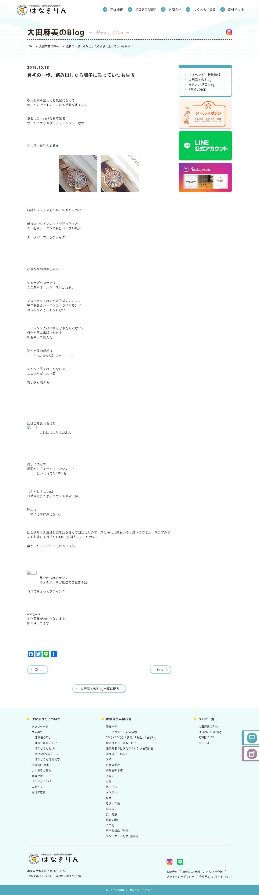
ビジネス (111, 787)
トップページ (40, 726)
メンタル (111, 792)
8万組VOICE (197, 89)
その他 (110, 825)
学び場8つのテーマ (47, 754)
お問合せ (175, 9)
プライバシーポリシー (180, 876)
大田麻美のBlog (49, 46)
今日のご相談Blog (201, 84)
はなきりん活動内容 (47, 759)
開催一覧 (111, 726)
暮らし (110, 808)
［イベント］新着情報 (204, 74)
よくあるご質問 (204, 9)
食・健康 (111, 814)
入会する (37, 787)
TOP (30, 46)
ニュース (204, 743)
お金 (109, 781)
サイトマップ (223, 876)
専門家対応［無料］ (118, 830)
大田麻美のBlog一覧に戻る (99, 688)
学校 (109, 759)
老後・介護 (113, 803)
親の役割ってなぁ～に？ (121, 743)
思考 (109, 797)
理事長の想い (43, 737)
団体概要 (116, 9)
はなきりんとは (44, 748)
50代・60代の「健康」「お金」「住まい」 (132, 737)
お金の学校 (113, 765)
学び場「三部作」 (117, 754)
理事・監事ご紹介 (46, 743)
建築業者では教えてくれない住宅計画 (130, 748)
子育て (110, 776)
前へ (160, 669)
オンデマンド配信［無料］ (123, 836)
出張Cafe (112, 819)
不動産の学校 (114, 770)
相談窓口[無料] (145, 9)
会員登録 (37, 776)
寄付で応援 (236, 9)
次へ (38, 669)
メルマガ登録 (214, 871)
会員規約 (204, 876)
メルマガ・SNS (41, 781)
